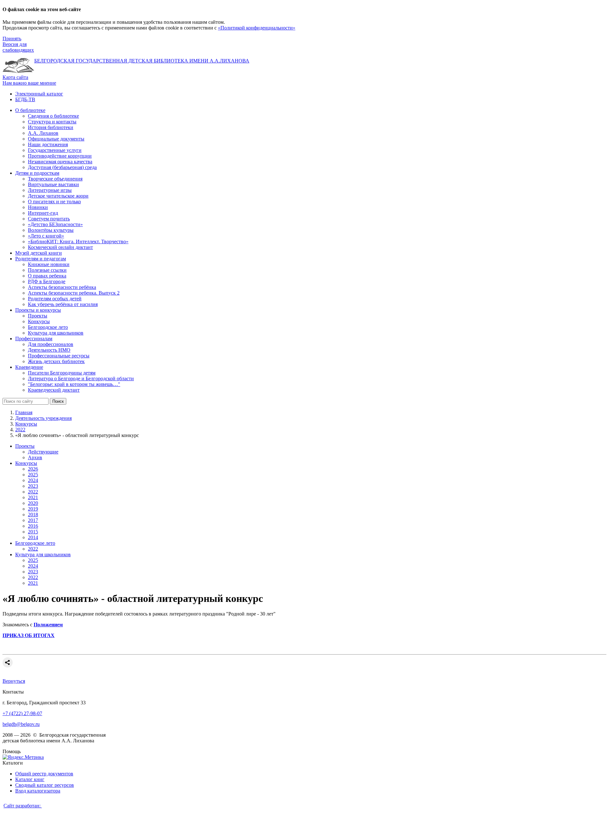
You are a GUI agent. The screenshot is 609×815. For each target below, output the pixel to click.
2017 (33, 520)
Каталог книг (29, 779)
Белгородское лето (35, 543)
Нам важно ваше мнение (29, 83)
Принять (12, 38)
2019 (33, 509)
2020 (33, 503)
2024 (33, 480)
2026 (33, 469)
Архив (35, 457)
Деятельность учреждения (43, 418)
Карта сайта (15, 77)
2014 (33, 537)
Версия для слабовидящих (18, 47)
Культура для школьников (43, 554)
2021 (33, 497)
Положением (48, 624)
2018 (33, 514)
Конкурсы (26, 424)
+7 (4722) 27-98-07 (22, 713)
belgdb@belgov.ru (21, 724)
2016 (33, 526)
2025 (33, 474)
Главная (23, 412)
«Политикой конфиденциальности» (256, 27)
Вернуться (14, 681)
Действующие (43, 451)
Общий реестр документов (44, 773)
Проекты (25, 446)
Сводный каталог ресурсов (44, 785)
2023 (33, 486)
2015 (33, 531)
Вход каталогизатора (37, 790)
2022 (20, 429)
